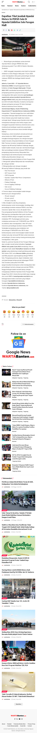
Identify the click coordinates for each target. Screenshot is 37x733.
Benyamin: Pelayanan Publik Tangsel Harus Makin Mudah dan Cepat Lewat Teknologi (23, 467)
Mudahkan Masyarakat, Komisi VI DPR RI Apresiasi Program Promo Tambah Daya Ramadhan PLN (15, 560)
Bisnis (3, 12)
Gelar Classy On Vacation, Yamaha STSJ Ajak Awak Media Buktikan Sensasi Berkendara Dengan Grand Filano (16, 515)
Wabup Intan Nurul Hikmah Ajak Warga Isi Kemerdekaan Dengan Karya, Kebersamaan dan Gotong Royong (23, 383)
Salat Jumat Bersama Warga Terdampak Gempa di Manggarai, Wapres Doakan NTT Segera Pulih (22, 447)
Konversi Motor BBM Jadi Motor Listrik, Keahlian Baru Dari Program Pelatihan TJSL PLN (18, 664)
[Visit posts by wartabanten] (3, 487)
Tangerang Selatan (16, 461)
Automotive (12, 300)
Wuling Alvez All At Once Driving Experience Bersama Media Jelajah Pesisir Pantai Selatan (17, 633)
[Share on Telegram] (17, 30)
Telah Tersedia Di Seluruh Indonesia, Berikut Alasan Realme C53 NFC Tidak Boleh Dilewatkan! (18, 695)
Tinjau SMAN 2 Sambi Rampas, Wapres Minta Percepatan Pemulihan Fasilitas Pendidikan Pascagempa (23, 427)
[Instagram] (22, 719)
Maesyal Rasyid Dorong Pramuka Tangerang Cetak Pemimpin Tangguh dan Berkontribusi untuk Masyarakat (23, 417)
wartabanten (5, 34)
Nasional (14, 431)
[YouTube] (19, 719)
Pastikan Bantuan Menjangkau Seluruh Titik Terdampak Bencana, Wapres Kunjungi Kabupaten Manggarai (23, 437)
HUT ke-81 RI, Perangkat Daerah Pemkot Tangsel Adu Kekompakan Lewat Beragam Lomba (22, 457)
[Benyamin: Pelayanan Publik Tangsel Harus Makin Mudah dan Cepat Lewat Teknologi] (6, 467)
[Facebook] (15, 719)
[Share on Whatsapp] (14, 30)
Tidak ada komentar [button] (28, 324)
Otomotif (19, 300)
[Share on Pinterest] (11, 30)
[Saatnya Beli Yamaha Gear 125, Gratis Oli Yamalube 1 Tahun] (18, 589)
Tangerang (25, 378)
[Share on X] (9, 30)
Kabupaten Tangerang (17, 378)
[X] (17, 719)
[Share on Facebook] (6, 30)
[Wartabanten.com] (18, 2)
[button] (3, 2)
